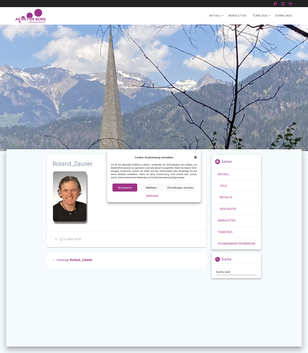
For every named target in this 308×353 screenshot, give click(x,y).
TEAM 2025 (260, 15)
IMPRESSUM (152, 195)
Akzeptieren (125, 187)
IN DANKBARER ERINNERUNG (236, 243)
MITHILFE (226, 197)
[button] (195, 157)
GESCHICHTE (228, 209)
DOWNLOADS (283, 15)
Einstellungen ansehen (180, 187)
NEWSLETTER (238, 15)
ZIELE (223, 186)
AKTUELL (215, 15)
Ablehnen (151, 187)
